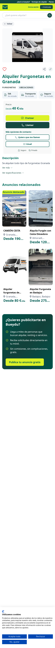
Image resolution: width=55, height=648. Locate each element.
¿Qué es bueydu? (23, 2)
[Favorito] (4, 69)
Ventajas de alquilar (39, 2)
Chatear (29, 118)
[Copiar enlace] (50, 69)
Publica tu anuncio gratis (24, 362)
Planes (51, 2)
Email (29, 144)
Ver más (6, 167)
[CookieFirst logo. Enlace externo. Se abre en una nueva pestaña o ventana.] (3, 611)
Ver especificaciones (11, 172)
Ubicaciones (26, 87)
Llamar (30, 125)
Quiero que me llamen (29, 137)
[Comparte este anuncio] (44, 69)
